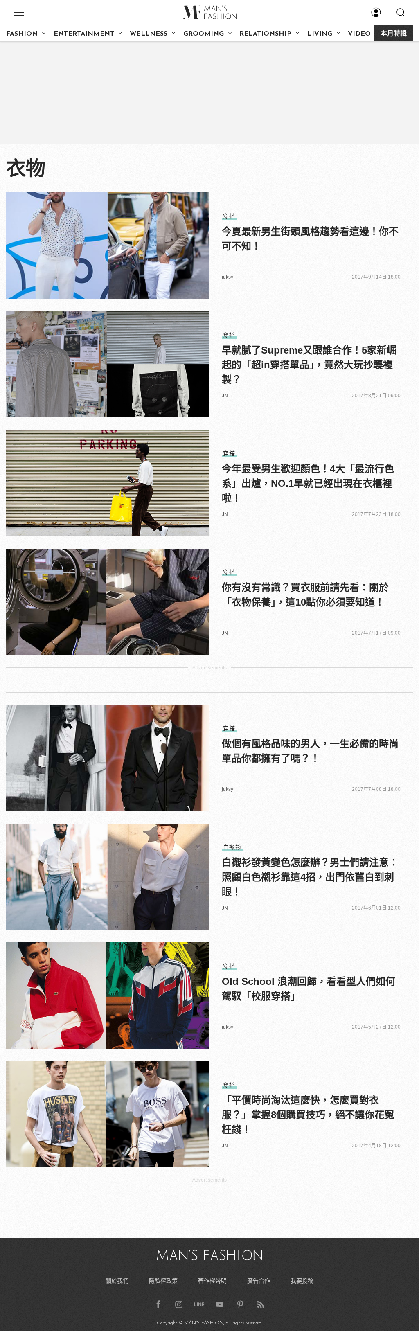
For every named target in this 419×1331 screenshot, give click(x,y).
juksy (227, 277)
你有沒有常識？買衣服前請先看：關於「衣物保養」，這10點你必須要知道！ (305, 595)
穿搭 (229, 216)
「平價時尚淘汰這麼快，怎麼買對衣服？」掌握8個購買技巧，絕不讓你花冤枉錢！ (308, 1115)
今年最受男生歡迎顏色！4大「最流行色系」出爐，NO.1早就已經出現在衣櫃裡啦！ (308, 483)
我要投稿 (302, 1280)
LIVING (319, 34)
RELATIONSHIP (265, 34)
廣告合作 (258, 1280)
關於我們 (117, 1280)
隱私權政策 (163, 1280)
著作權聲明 (212, 1280)
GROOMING (203, 34)
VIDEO (359, 34)
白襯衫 (232, 847)
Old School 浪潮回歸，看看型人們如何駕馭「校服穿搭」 (308, 989)
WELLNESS (148, 34)
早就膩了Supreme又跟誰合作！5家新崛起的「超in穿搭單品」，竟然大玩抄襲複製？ (309, 365)
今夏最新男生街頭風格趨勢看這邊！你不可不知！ (310, 239)
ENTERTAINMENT (84, 34)
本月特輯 (394, 34)
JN (225, 396)
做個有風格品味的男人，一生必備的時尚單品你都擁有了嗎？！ (310, 751)
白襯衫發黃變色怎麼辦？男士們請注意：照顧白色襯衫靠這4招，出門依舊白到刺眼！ (310, 877)
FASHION (22, 34)
